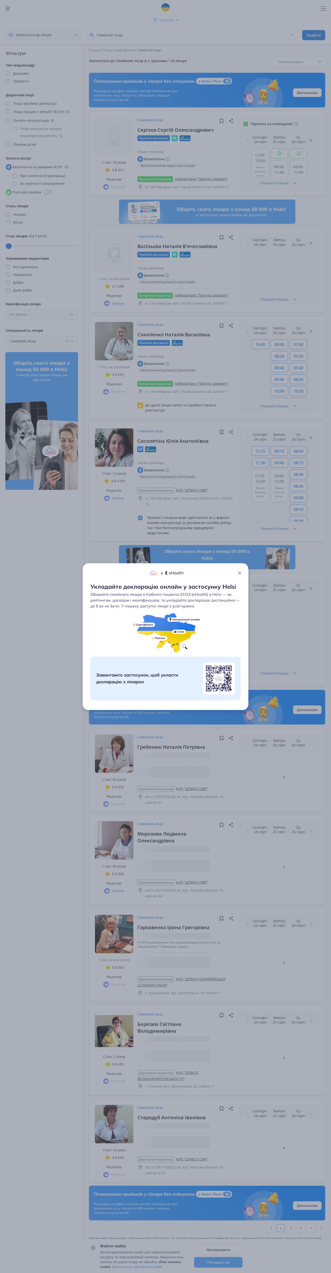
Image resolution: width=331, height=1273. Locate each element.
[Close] (240, 573)
